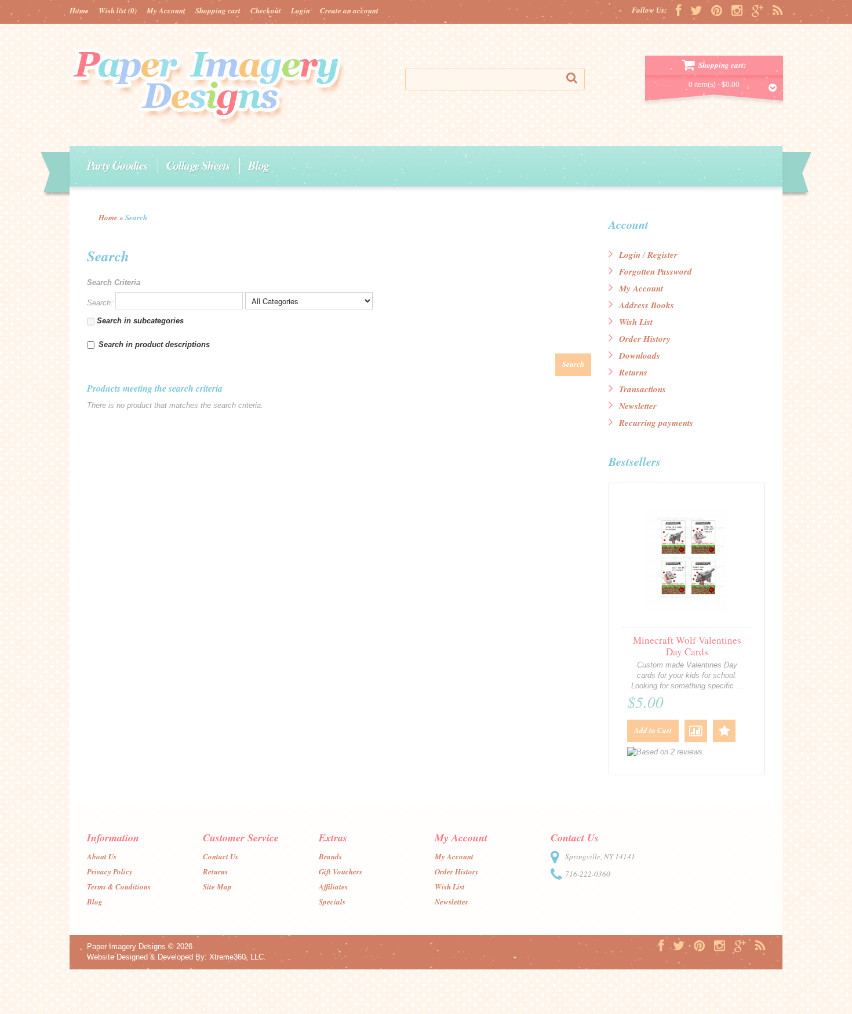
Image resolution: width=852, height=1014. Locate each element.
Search (136, 217)
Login (300, 10)
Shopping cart (218, 10)
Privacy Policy (110, 871)
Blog (258, 165)
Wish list (118, 10)
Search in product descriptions (154, 344)
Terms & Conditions (119, 886)
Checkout (265, 10)
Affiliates (333, 886)
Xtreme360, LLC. (237, 957)
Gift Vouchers (340, 871)
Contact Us (220, 856)
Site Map (217, 886)
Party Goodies (117, 165)
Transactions (642, 389)
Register (662, 255)
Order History (645, 339)
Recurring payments (656, 423)
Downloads (639, 355)
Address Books (646, 305)
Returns (633, 372)
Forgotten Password (655, 271)
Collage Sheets (198, 165)
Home (79, 10)
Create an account (349, 10)
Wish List (636, 322)
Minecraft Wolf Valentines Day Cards (687, 645)
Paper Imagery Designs (126, 946)
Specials (332, 901)
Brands (330, 856)
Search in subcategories (139, 320)
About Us (101, 856)
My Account (166, 10)
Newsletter (638, 406)
